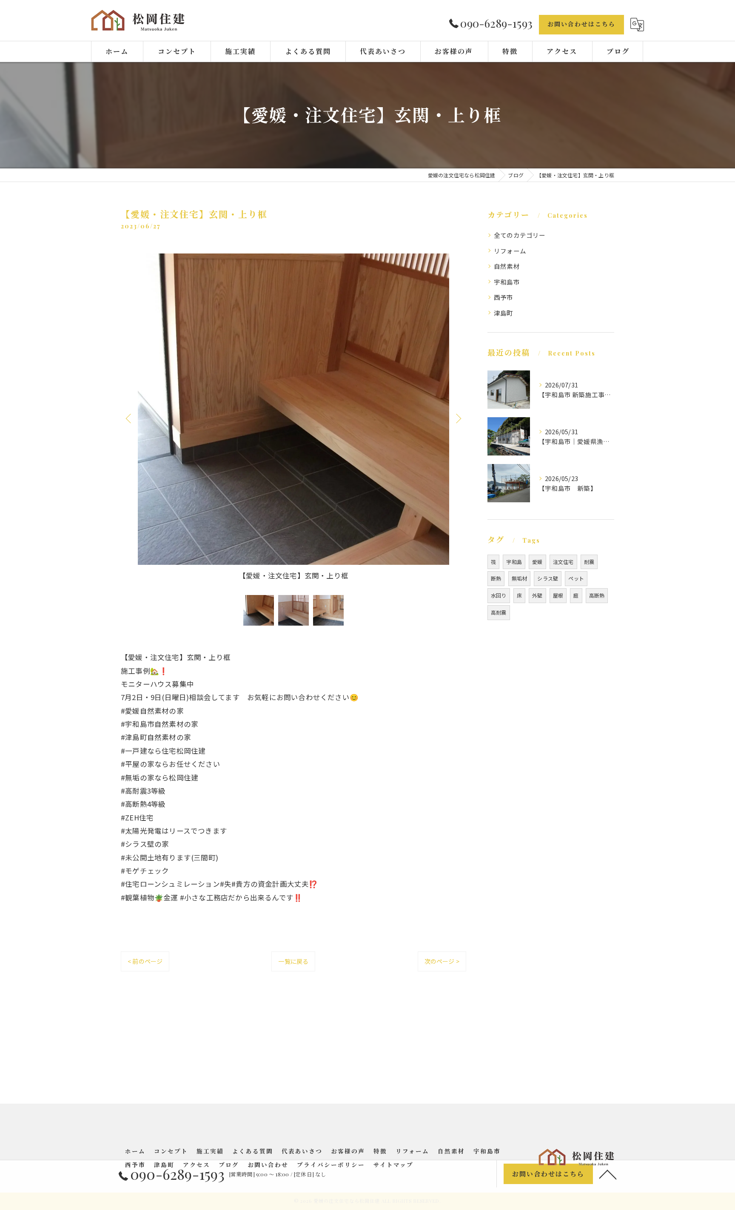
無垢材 (519, 578)
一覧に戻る (293, 961)
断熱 (496, 578)
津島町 (503, 312)
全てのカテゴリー (520, 235)
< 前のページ (145, 961)
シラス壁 (547, 578)
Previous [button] (129, 418)
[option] (293, 417)
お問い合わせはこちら (581, 24)
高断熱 (597, 595)
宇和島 (514, 561)
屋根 (558, 595)
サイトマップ (393, 1164)
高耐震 (499, 612)
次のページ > (441, 961)
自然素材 (507, 266)
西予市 (503, 297)
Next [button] (457, 418)
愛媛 (537, 561)
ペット (576, 578)
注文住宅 (563, 561)
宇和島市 (507, 281)
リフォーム (510, 250)
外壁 (537, 595)
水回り (499, 595)
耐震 (589, 561)
